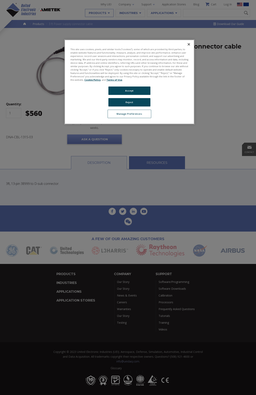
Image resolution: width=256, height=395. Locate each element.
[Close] (188, 44)
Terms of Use (114, 79)
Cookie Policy (92, 79)
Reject (129, 102)
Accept (129, 90)
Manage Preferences (129, 113)
